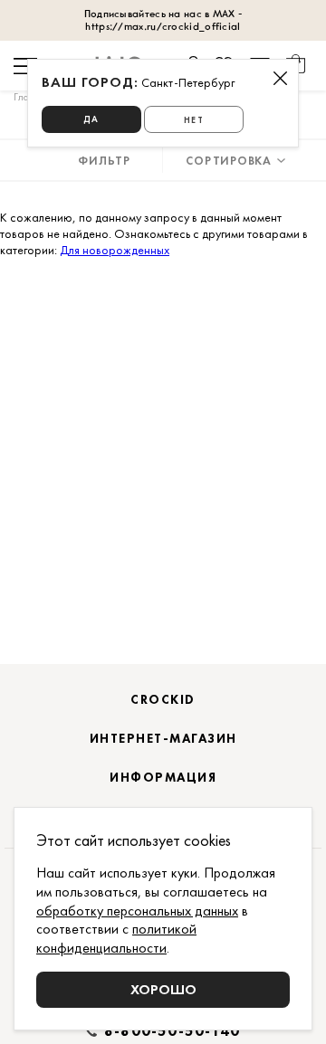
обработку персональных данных (137, 910)
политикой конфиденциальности (116, 938)
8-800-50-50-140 (172, 1031)
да (91, 119)
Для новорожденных (114, 250)
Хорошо (163, 989)
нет (193, 120)
